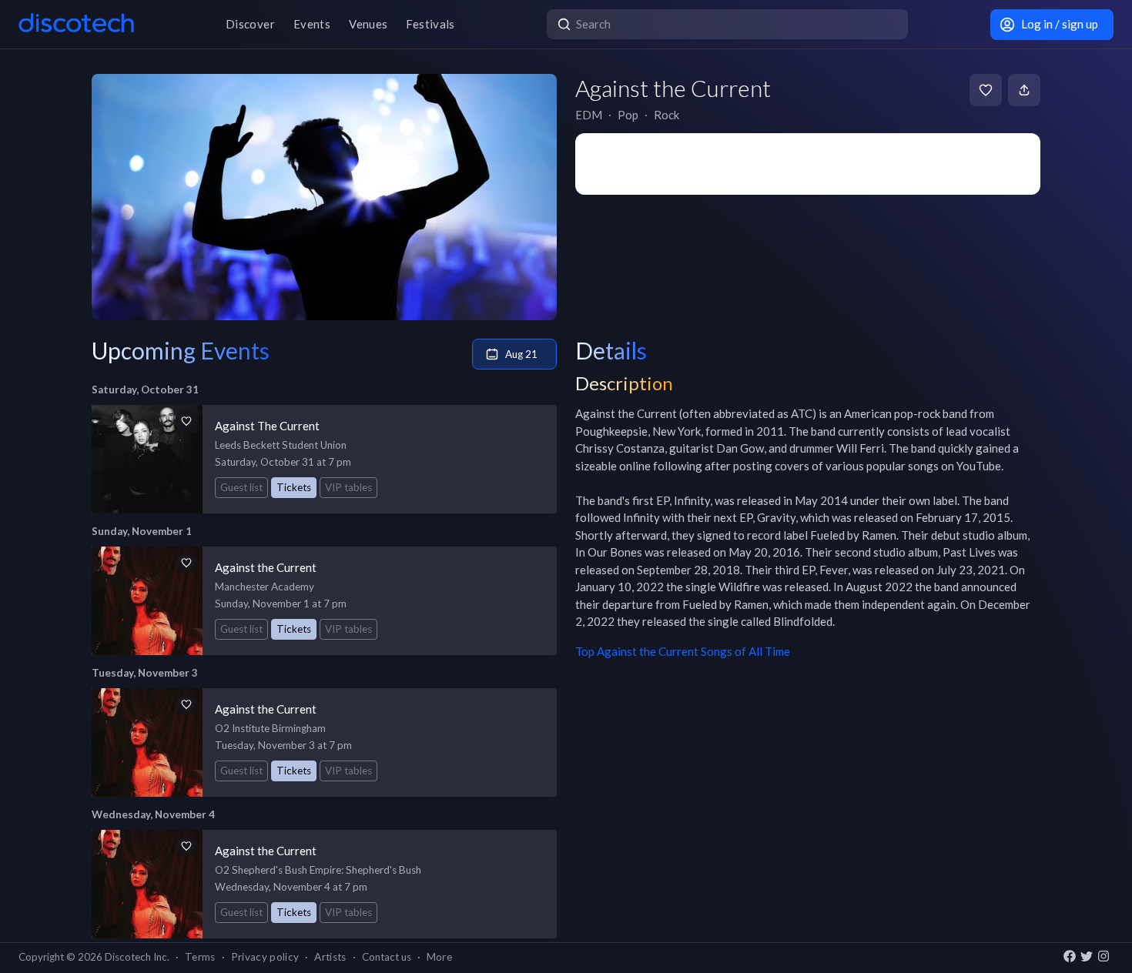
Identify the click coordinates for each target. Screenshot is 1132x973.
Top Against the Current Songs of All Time (682, 651)
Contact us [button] (386, 957)
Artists (330, 957)
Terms (200, 957)
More (439, 957)
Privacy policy (265, 957)
